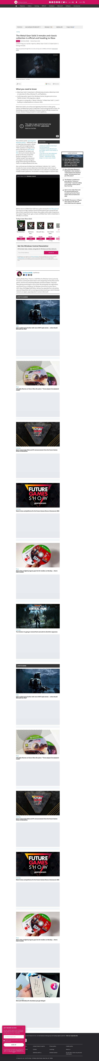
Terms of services (35, 256)
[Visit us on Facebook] (50, 2)
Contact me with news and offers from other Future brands (14, 1041)
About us (68, 1049)
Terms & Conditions (12, 1051)
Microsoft (60, 6)
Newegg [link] (50, 240)
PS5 (17, 153)
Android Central (53, 1052)
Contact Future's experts (39, 1046)
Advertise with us (37, 1052)
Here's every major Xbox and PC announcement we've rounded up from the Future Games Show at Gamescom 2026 (72, 193)
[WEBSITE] (29, 275)
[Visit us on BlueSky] (64, 2)
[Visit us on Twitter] (52, 2)
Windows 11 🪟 (48, 27)
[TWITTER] (24, 275)
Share (19, 83)
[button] (82, 2)
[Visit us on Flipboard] (59, 2)
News (18, 41)
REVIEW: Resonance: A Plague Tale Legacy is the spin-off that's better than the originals (73, 201)
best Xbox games (53, 208)
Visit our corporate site (72, 1035)
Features (22, 6)
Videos (30, 6)
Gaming (37, 6)
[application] (38, 190)
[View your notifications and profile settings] (76, 2)
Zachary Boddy (25, 41)
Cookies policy (69, 1046)
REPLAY (44, 6)
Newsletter (57, 83)
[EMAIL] (31, 275)
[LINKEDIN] (26, 275)
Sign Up (13, 1045)
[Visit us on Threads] (61, 2)
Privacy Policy (19, 1050)
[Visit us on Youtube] (54, 2)
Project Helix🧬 (70, 27)
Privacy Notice (21, 257)
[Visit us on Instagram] (57, 2)
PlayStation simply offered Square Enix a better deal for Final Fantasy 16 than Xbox (48, 150)
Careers (35, 1049)
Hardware (51, 6)
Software (68, 6)
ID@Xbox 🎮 (59, 27)
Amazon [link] (31, 240)
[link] (21, 225)
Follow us (49, 83)
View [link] (21, 238)
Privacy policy (53, 1046)
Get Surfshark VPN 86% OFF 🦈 (33, 27)
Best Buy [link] (41, 240)
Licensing (52, 1049)
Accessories (77, 6)
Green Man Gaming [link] (21, 240)
